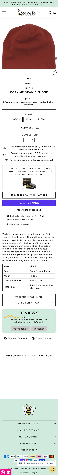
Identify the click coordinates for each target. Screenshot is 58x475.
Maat (29, 114)
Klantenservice (28, 430)
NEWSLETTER (28, 443)
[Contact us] (52, 469)
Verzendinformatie (29, 297)
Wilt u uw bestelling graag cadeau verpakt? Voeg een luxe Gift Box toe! (30, 171)
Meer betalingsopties (29, 209)
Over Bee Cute (28, 423)
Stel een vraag (29, 303)
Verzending (26, 102)
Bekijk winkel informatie (18, 224)
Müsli (29, 88)
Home (28, 83)
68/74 (16, 119)
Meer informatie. (37, 322)
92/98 (41, 119)
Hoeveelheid (29, 135)
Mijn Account (28, 437)
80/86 (29, 119)
